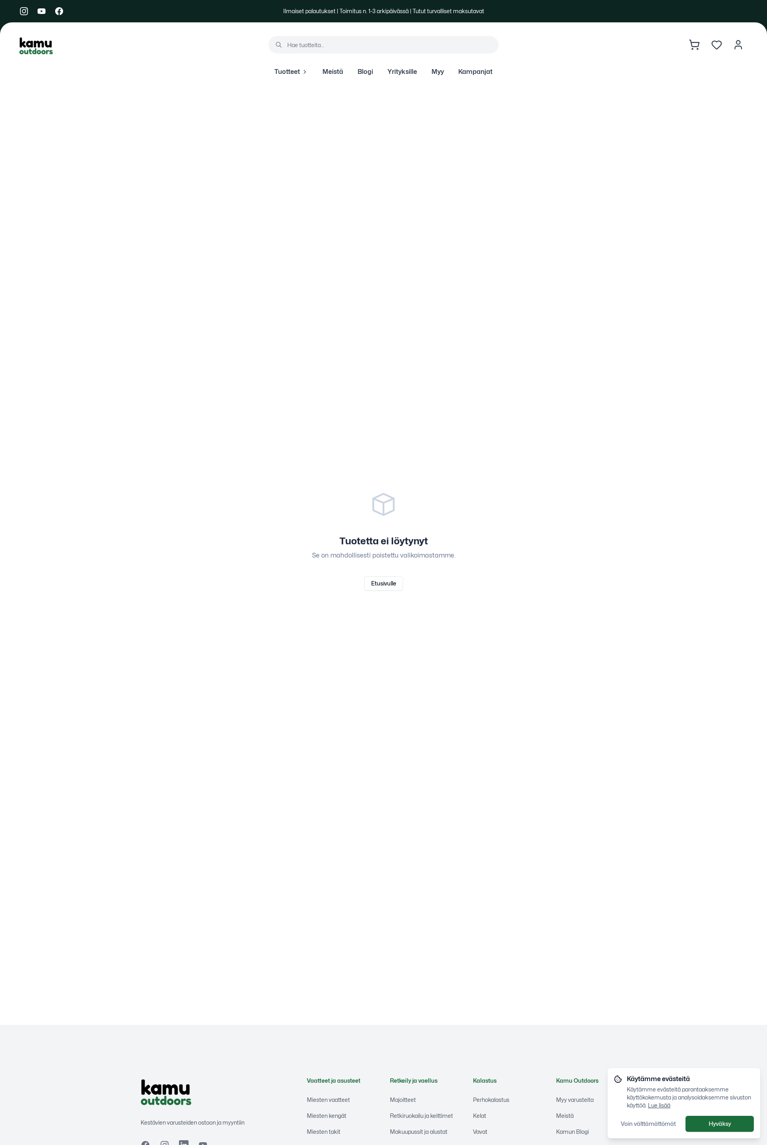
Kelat (479, 1115)
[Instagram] (24, 11)
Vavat (480, 1131)
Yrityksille (402, 71)
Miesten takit (323, 1131)
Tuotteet (287, 71)
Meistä (332, 71)
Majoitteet (403, 1099)
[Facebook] (59, 11)
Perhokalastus (491, 1099)
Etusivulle (383, 583)
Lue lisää (659, 1105)
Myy (437, 71)
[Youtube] (41, 11)
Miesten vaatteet (328, 1099)
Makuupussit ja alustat (418, 1131)
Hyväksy (720, 1123)
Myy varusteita (575, 1099)
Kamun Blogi (572, 1131)
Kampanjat (475, 71)
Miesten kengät (326, 1115)
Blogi (365, 71)
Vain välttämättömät (648, 1123)
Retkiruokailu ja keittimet (421, 1115)
